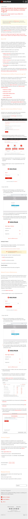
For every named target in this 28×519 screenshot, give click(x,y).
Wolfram (4, 514)
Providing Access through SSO (10, 34)
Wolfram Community (7, 60)
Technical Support (23, 35)
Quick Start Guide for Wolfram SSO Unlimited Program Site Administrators (11, 474)
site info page (13, 115)
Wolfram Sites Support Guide (6, 477)
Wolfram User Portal (7, 30)
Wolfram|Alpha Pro (6, 95)
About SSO (3, 34)
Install (3, 257)
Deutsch (9, 14)
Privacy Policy (15, 510)
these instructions (18, 410)
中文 (9, 15)
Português (3, 15)
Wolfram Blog (18, 506)
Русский (6, 15)
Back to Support (4, 6)
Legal (11, 510)
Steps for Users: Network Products (14, 35)
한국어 (22, 14)
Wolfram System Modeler (7, 97)
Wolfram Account (16, 21)
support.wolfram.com (7, 451)
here (9, 22)
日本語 (19, 14)
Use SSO (3, 260)
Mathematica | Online (7, 91)
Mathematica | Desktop (7, 89)
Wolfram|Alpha (6, 65)
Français (15, 14)
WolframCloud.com (17, 511)
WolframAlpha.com (11, 511)
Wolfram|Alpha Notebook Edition (9, 93)
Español (12, 14)
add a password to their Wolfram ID (17, 102)
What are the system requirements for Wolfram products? (11, 478)
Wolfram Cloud (6, 62)
